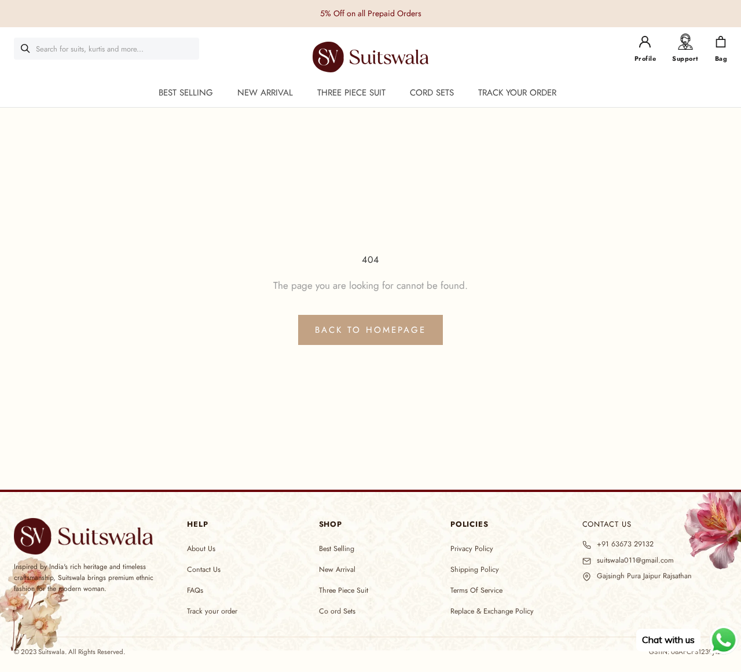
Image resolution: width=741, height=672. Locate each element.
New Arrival (337, 569)
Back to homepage (370, 330)
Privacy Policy (471, 549)
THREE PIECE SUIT (351, 92)
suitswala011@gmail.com (635, 560)
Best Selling (336, 549)
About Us (201, 549)
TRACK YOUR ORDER (517, 92)
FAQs (195, 590)
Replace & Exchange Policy (492, 611)
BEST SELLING (186, 92)
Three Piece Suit (343, 590)
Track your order (212, 611)
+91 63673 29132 (625, 544)
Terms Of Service (476, 590)
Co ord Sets (337, 611)
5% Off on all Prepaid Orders (370, 13)
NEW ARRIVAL (265, 92)
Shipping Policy (474, 569)
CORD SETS (432, 92)
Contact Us (204, 569)
